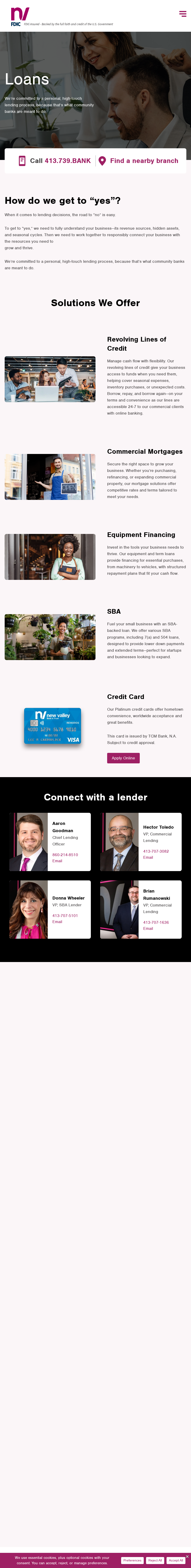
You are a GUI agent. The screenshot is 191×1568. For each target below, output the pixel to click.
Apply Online (123, 758)
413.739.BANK (68, 160)
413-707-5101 (65, 915)
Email (57, 860)
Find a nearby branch (144, 160)
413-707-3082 (156, 851)
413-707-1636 (156, 922)
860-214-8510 (65, 854)
